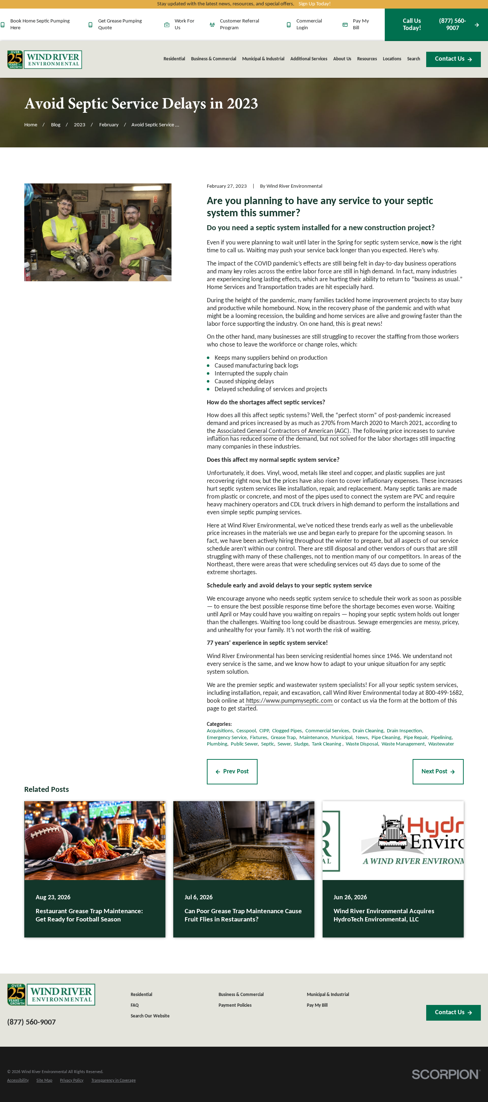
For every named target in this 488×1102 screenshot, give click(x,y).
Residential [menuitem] (174, 59)
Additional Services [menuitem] (308, 59)
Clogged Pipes (287, 731)
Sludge (301, 744)
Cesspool (246, 731)
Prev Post (236, 772)
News (362, 737)
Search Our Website (150, 1016)
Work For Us (184, 24)
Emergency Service (227, 737)
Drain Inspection (404, 731)
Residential (141, 994)
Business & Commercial (241, 994)
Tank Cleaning (327, 744)
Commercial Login (309, 24)
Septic (267, 744)
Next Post (434, 772)
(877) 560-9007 (434, 24)
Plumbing (217, 744)
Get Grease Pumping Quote (120, 24)
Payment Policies (235, 1005)
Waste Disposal (362, 744)
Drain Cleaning (368, 731)
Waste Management (403, 744)
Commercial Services (327, 731)
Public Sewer (244, 744)
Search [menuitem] (413, 59)
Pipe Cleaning (386, 737)
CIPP (264, 731)
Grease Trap (283, 737)
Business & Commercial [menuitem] (213, 59)
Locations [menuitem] (392, 59)
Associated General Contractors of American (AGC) (283, 431)
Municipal (341, 737)
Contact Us (449, 59)
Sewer (284, 744)
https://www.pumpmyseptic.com (289, 701)
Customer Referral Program (239, 24)
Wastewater (441, 744)
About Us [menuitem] (342, 59)
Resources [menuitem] (367, 59)
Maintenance (313, 737)
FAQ (135, 1005)
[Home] (44, 59)
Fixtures (258, 737)
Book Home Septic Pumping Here (40, 24)
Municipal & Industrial (328, 994)
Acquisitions (220, 731)
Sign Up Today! (315, 4)
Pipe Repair (415, 737)
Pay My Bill (361, 24)
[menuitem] (18, 1080)
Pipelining (441, 737)
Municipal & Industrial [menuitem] (263, 59)
